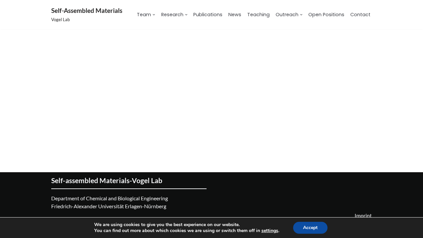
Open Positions (326, 14)
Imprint (363, 215)
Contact (360, 14)
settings (269, 231)
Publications (207, 14)
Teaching (258, 14)
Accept (310, 227)
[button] (154, 15)
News (234, 14)
